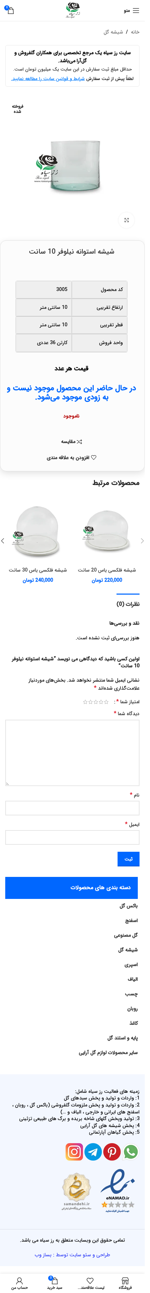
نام (135, 795)
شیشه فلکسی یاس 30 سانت (38, 570)
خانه (135, 32)
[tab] (128, 603)
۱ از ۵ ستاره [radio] (106, 701)
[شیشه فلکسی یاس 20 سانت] (107, 531)
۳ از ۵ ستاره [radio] (95, 701)
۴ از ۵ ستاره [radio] (90, 701)
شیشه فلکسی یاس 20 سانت (107, 570)
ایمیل (132, 824)
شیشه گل (113, 32)
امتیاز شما (128, 702)
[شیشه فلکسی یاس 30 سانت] (38, 531)
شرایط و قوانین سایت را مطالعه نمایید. (48, 78)
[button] (142, 541)
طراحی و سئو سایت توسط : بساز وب (72, 1255)
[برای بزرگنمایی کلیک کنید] (126, 220)
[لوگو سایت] (72, 10)
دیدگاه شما (127, 714)
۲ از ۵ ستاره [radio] (101, 701)
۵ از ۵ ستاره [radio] (85, 701)
